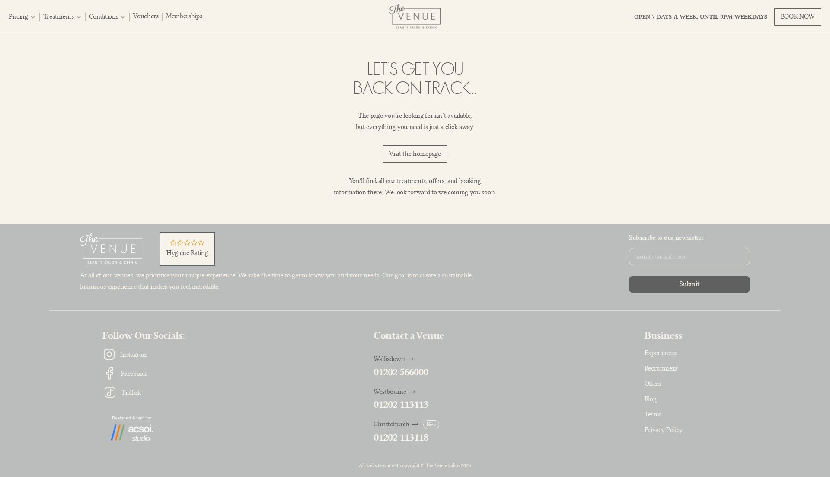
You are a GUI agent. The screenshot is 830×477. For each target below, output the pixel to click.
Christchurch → (396, 424)
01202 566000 (401, 372)
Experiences (661, 353)
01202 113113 (401, 404)
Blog (651, 399)
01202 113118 (401, 437)
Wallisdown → (394, 359)
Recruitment (661, 368)
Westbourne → (394, 392)
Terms (653, 414)
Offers (653, 383)
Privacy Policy (664, 430)
